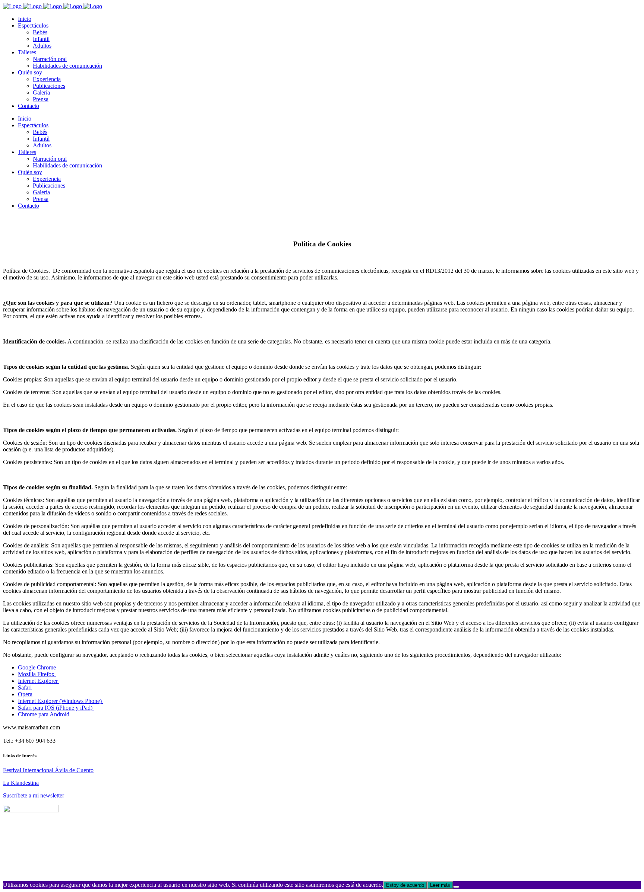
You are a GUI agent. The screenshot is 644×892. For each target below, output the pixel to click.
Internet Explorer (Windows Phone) (60, 701)
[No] (456, 887)
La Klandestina (21, 783)
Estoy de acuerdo (405, 885)
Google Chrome (37, 667)
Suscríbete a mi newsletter (33, 795)
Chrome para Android (44, 714)
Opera (25, 694)
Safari (25, 687)
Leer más (440, 885)
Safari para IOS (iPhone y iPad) (56, 707)
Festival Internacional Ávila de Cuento (48, 770)
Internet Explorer (38, 681)
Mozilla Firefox (37, 674)
